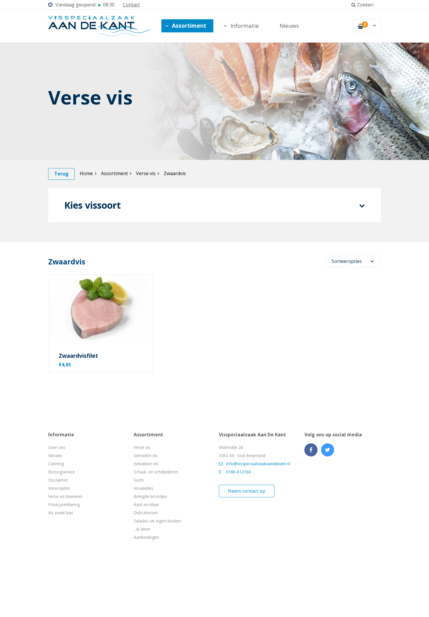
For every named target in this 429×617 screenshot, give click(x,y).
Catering (56, 463)
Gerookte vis (146, 455)
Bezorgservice (61, 472)
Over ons (56, 447)
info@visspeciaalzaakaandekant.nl (258, 463)
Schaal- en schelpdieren (156, 472)
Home (86, 173)
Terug (61, 173)
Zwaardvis (175, 173)
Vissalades (143, 488)
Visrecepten (59, 488)
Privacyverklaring (64, 504)
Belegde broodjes (150, 496)
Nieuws (289, 25)
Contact (131, 4)
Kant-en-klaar (146, 504)
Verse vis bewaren (65, 496)
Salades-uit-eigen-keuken (157, 521)
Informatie (245, 25)
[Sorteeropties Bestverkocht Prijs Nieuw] (353, 261)
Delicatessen (146, 512)
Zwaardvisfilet (78, 356)
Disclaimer (58, 480)
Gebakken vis (146, 463)
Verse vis (146, 173)
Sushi (139, 480)
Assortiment (189, 25)
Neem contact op (246, 491)
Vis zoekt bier (60, 512)
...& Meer (142, 529)
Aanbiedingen (146, 537)
